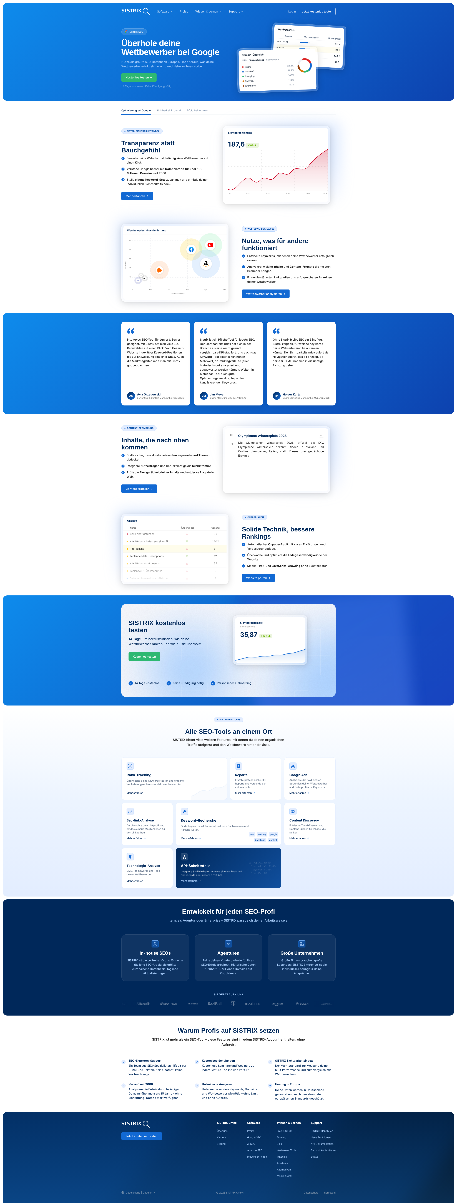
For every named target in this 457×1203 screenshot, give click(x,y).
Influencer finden (257, 1156)
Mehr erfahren (135, 792)
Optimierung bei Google (136, 110)
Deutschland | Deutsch (139, 1192)
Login (292, 11)
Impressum (329, 1192)
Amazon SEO (254, 1150)
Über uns (222, 1130)
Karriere (221, 1137)
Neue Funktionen (321, 1137)
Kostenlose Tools (286, 1150)
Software (163, 11)
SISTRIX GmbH (227, 1123)
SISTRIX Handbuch (322, 1130)
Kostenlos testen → (139, 77)
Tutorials (282, 1156)
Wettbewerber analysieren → (265, 294)
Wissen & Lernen (206, 11)
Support (234, 11)
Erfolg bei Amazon (197, 110)
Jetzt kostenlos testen (317, 11)
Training (281, 1137)
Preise (184, 11)
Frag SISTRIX (284, 1130)
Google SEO (254, 1137)
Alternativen (284, 1169)
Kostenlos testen (144, 656)
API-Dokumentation (322, 1143)
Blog (279, 1143)
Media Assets (284, 1175)
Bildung (221, 1143)
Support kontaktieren (323, 1150)
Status (314, 1156)
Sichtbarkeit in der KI (168, 110)
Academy (282, 1163)
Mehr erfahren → (137, 196)
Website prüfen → (258, 578)
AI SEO (251, 1143)
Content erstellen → (139, 489)
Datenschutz (311, 1192)
